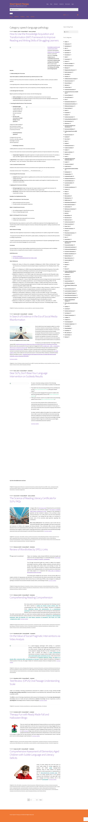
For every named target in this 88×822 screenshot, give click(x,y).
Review (41, 587)
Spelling (20, 589)
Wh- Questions (68, 332)
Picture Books (67, 234)
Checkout (56, 4)
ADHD (66, 41)
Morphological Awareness (55, 624)
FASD (66, 141)
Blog (47, 4)
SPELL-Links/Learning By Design (71, 303)
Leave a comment (32, 31)
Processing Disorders (24, 789)
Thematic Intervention (69, 315)
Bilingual (16, 741)
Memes (66, 191)
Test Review (44, 706)
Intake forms (67, 166)
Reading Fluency (36, 587)
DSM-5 (66, 110)
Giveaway (20, 587)
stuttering (67, 308)
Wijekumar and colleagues (53, 52)
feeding (66, 143)
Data (66, 99)
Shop (51, 4)
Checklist (67, 76)
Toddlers (66, 317)
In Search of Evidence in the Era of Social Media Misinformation (33, 318)
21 (36, 799)
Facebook (36, 363)
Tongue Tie (67, 319)
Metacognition (46, 788)
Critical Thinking (17, 363)
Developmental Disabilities (70, 103)
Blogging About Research (19, 486)
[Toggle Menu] (11, 13)
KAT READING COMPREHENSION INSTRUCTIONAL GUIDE (25, 258)
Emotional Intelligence (14, 669)
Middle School (35, 669)
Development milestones (70, 101)
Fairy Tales (67, 139)
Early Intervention (68, 121)
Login (73, 4)
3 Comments (32, 633)
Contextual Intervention (30, 486)
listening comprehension (25, 706)
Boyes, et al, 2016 (55, 617)
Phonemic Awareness (20, 626)
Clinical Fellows (68, 83)
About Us (16, 16)
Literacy (48, 538)
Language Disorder (54, 486)
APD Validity (18, 785)
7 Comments (31, 748)
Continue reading (13, 359)
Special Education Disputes (19, 790)
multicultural (12, 743)
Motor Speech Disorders (69, 204)
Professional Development (15, 539)
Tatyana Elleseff (24, 31)
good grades (45, 779)
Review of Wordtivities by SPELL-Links (29, 549)
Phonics (26, 626)
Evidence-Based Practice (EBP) (28, 363)
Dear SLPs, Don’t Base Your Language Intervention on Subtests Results (28, 374)
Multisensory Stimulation (70, 208)
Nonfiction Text (68, 219)
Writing (44, 790)
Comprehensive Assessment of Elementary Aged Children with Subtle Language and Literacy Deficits (34, 755)
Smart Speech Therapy (19, 4)
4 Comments (30, 370)
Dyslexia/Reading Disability (43, 536)
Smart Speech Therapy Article (35, 488)
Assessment (16, 536)
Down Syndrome (68, 108)
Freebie (66, 149)
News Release (41, 363)
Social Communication (22, 670)
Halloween (26, 731)
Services (32, 16)
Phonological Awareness (33, 626)
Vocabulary (24, 589)
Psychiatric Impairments (70, 251)
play (22, 743)
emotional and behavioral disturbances (52, 668)
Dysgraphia (27, 586)
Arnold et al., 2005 (50, 615)
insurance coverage (69, 164)
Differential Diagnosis (40, 785)
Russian (66, 268)
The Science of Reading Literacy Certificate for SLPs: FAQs (33, 499)
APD (15, 785)
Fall (21, 731)
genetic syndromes (68, 152)
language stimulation (43, 741)
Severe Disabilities (68, 281)
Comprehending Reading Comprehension (31, 597)
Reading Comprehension (19, 308)
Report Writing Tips (69, 258)
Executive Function (68, 134)
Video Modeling (13, 672)
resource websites (28, 308)
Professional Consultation (70, 247)
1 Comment (30, 314)
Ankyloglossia (67, 46)
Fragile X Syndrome (69, 147)
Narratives (12, 789)
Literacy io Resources (17, 256)
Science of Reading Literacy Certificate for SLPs (30, 539)
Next (41, 799)
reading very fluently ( (41, 605)
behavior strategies (69, 63)
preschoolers (26, 743)
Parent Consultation (69, 224)
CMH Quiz (67, 85)
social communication (54, 652)
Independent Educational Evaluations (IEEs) (21, 538)
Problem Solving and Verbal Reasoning (51, 669)
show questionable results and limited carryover (39, 655)
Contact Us (61, 4)
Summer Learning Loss (69, 310)
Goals (49, 486)
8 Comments (32, 595)
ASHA (66, 56)
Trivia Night (67, 326)
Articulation (67, 54)
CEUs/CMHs (22, 536)
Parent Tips (67, 226)
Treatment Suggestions (20, 489)
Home (11, 16)
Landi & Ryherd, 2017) (52, 605)
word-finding (39, 790)
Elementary (23, 786)
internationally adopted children (25, 741)
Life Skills (67, 185)
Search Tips (54, 363)
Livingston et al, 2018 (15, 619)
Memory (19, 488)
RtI (65, 266)
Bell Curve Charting (68, 65)
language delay (35, 741)
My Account (67, 4)
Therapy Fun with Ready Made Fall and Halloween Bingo (29, 716)
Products (23, 16)
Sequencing (67, 278)
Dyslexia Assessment (33, 536)
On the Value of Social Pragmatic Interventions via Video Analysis (35, 637)
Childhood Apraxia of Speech (70, 78)
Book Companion (68, 72)
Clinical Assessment (29, 624)
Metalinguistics (52, 788)
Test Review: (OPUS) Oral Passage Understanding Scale (34, 682)
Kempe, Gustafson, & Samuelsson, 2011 (41, 617)
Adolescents (16, 668)
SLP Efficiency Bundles (69, 283)
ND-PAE (66, 213)
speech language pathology (38, 308)
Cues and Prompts (68, 97)
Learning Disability (13, 488)
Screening (67, 274)
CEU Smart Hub (42, 508)
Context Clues (67, 87)
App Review (67, 52)
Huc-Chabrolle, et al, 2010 (25, 617)
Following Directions (69, 145)
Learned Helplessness (69, 180)
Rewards (66, 264)
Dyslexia (26, 536)
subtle (50, 767)
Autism (21, 668)
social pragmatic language (32, 670)
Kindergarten (67, 171)
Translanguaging (68, 321)
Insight (66, 162)
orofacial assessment (69, 221)
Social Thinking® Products (70, 293)
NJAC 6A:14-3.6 (68, 217)
